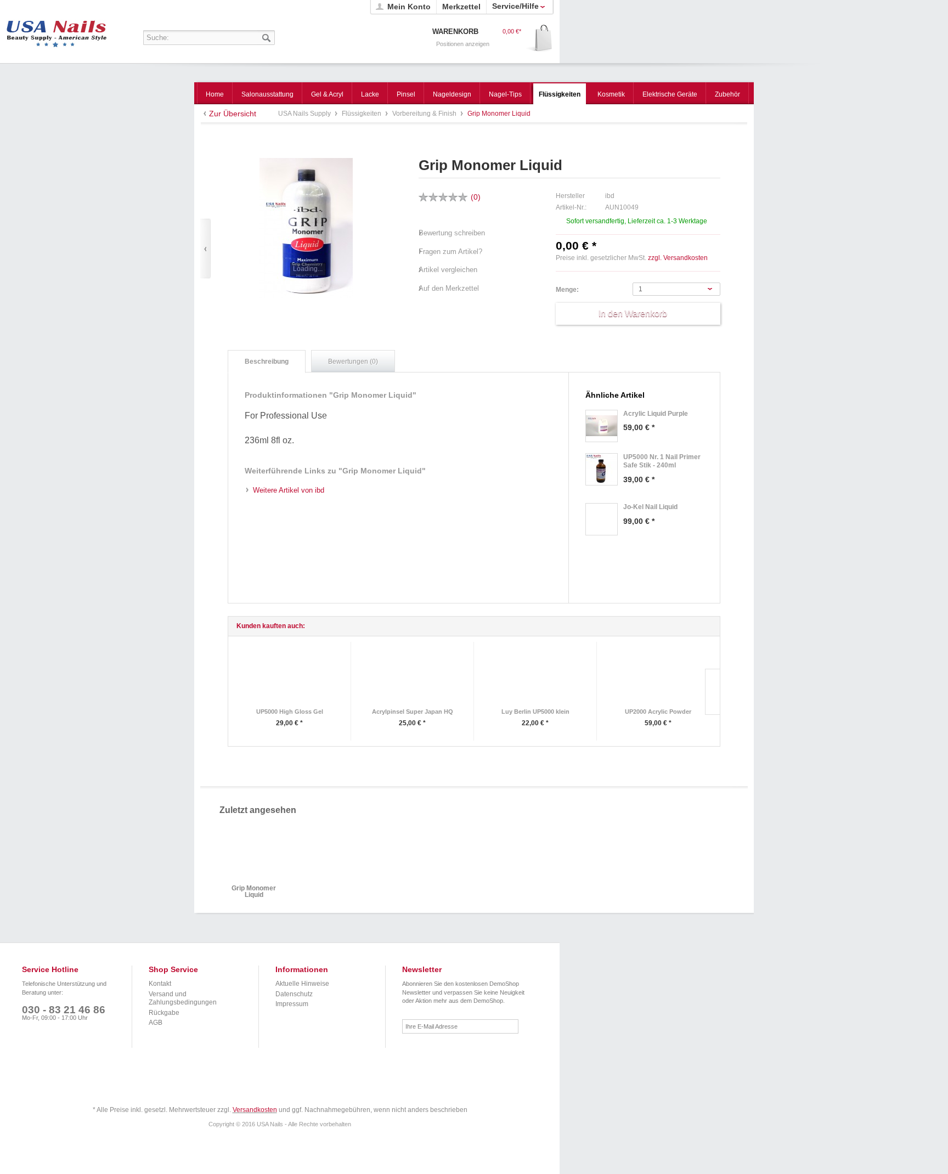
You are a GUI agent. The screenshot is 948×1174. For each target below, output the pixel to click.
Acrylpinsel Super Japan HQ (412, 711)
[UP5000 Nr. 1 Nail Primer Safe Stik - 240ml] (601, 469)
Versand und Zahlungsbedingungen (183, 998)
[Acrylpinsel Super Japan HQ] (412, 676)
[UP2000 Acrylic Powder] (658, 676)
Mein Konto (409, 6)
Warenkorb (540, 39)
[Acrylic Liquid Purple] (601, 426)
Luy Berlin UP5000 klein (535, 711)
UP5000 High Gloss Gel (289, 711)
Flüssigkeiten (362, 113)
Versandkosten (255, 1110)
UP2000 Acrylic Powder (658, 711)
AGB (155, 1022)
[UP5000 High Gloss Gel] (289, 676)
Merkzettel (461, 6)
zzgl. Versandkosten (678, 258)
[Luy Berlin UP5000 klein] (535, 676)
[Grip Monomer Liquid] (306, 228)
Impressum (291, 1004)
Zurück (205, 248)
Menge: (567, 290)
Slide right (712, 692)
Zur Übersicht (232, 113)
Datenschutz (294, 994)
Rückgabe (164, 1013)
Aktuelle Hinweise (302, 983)
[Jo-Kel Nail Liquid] (601, 519)
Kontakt (160, 983)
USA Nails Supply (57, 30)
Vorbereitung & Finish (425, 113)
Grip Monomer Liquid (254, 892)
